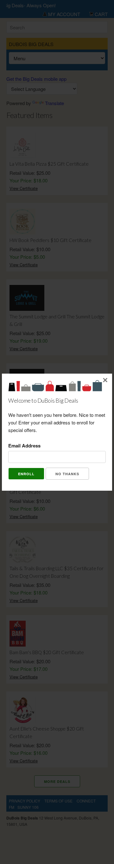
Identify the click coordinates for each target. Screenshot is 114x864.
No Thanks (67, 473)
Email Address (24, 445)
